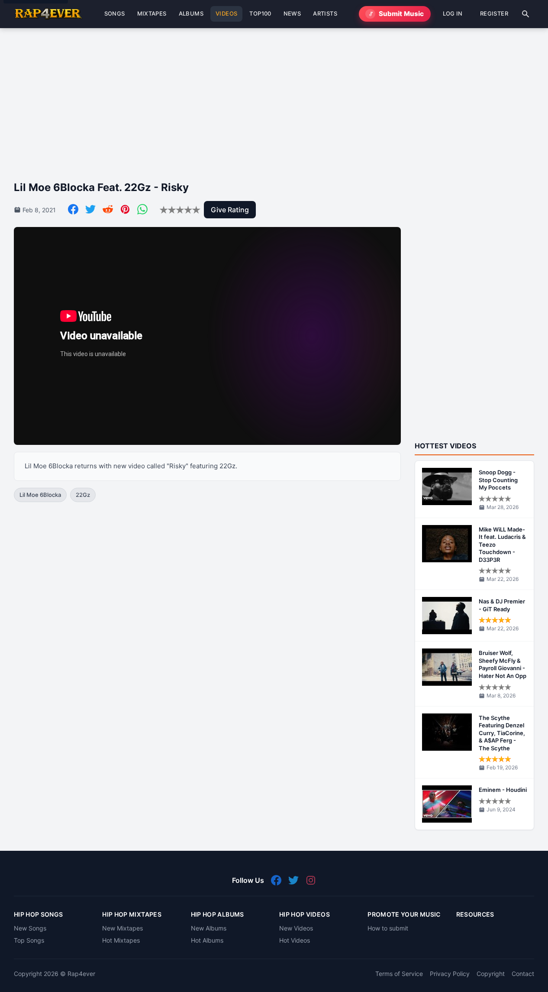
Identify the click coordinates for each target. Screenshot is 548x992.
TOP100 (260, 13)
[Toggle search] (525, 14)
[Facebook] (73, 209)
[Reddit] (108, 209)
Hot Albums (207, 940)
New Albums (208, 928)
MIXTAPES (152, 13)
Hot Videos (294, 940)
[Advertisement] (273, 97)
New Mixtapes (122, 928)
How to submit (387, 928)
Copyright (491, 973)
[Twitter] (90, 209)
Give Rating (230, 209)
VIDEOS (226, 13)
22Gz (83, 494)
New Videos (296, 928)
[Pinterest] (125, 209)
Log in (453, 13)
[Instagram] (311, 880)
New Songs (30, 928)
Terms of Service (399, 973)
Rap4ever (81, 973)
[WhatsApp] (142, 209)
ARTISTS (325, 13)
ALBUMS (191, 13)
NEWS (292, 13)
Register (494, 13)
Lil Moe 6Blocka (40, 494)
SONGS (114, 13)
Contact (523, 973)
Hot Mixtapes (121, 940)
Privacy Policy (450, 973)
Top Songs (29, 940)
